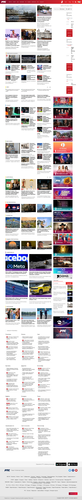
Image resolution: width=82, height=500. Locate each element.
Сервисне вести (71, 476)
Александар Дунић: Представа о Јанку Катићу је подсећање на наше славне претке (28, 448)
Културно (9, 177)
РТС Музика (65, 485)
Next (71, 18)
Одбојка (30, 479)
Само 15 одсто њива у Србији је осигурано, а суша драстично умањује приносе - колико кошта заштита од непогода (44, 380)
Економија (40, 366)
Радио (29, 1)
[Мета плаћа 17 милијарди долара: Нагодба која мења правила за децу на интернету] (16, 262)
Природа (63, 482)
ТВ (25, 1)
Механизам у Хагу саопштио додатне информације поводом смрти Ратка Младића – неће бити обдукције (44, 44)
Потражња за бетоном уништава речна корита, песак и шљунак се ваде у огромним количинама (43, 59)
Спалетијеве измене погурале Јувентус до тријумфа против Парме (47, 109)
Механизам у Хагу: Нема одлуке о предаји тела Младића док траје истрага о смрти (28, 378)
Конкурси (47, 490)
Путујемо (35, 482)
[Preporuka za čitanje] (63, 262)
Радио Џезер (39, 488)
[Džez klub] (63, 205)
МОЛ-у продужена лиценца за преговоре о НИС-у (44, 390)
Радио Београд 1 (13, 487)
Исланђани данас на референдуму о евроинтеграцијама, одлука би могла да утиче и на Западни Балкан (44, 359)
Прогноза (56, 9)
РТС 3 (17, 485)
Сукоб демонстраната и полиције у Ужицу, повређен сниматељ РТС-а (28, 42)
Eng (70, 2)
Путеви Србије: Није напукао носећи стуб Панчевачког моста (28, 373)
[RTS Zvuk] (63, 216)
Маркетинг (34, 490)
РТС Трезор (58, 485)
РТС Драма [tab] (70, 44)
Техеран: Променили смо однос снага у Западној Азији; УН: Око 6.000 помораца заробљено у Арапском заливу (44, 78)
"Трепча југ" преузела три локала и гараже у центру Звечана (31, 67)
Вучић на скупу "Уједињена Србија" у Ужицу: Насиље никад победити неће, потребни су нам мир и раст (12, 343)
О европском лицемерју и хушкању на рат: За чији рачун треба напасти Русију (43, 96)
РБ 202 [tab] (72, 80)
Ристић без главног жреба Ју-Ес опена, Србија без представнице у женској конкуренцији (44, 409)
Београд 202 (39, 487)
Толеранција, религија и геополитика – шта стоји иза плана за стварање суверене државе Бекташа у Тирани (28, 352)
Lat (66, 2)
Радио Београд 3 (31, 487)
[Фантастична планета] (63, 136)
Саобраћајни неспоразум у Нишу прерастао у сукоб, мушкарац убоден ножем (47, 67)
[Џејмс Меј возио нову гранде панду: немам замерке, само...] (40, 288)
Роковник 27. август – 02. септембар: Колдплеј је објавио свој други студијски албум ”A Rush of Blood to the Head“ (12, 193)
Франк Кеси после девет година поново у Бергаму (11, 404)
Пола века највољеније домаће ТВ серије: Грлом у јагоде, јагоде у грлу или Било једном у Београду (28, 97)
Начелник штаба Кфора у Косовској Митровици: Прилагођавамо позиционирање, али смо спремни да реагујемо (11, 353)
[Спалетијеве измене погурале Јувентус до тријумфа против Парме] (39, 109)
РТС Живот (39, 485)
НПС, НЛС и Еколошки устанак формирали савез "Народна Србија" (11, 358)
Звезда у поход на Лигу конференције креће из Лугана (11, 120)
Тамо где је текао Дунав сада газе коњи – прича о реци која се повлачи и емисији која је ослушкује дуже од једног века (28, 322)
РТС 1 (9, 485)
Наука (58, 482)
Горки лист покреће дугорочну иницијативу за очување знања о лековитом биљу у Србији (28, 230)
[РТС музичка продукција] (63, 321)
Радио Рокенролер (56, 487)
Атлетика (47, 479)
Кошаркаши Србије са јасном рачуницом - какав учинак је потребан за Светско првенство (28, 59)
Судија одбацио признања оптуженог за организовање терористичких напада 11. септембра (44, 343)
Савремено (10, 252)
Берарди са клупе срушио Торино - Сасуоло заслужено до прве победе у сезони (12, 417)
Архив (44, 488)
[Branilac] (63, 124)
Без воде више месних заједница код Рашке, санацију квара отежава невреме (28, 369)
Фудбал (7, 396)
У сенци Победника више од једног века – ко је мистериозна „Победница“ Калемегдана (12, 443)
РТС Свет (22, 485)
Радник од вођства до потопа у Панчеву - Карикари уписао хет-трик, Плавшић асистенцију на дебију (44, 130)
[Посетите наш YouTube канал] (76, 470)
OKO (18, 1)
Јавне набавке (40, 490)
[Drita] (63, 250)
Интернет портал (54, 490)
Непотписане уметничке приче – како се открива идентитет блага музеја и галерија (12, 59)
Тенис (39, 396)
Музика (24, 482)
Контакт (28, 490)
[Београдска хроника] (63, 170)
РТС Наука (27, 485)
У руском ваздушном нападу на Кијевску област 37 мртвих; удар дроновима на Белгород (15, 78)
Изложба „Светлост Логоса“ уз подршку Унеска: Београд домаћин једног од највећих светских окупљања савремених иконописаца (28, 193)
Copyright (13, 498)
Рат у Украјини (59, 476)
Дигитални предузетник (72, 482)
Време (65, 476)
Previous (67, 18)
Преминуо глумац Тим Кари (28, 433)
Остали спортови (59, 479)
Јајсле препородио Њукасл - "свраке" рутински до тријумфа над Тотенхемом (47, 119)
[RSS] (75, 2)
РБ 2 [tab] (68, 80)
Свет (38, 334)
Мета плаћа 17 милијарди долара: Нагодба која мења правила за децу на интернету (16, 272)
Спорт (14, 1)
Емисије (34, 1)
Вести (10, 1)
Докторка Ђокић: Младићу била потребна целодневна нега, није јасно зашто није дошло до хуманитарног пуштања (28, 384)
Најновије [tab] (55, 280)
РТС (38, 1)
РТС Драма (33, 485)
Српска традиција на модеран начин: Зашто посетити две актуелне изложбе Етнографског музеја (44, 193)
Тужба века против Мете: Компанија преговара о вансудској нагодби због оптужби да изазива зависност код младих (44, 453)
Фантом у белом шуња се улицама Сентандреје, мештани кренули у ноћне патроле (28, 347)
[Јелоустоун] (63, 227)
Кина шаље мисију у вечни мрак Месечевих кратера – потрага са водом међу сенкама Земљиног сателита (40, 273)
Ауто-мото (52, 479)
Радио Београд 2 (22, 487)
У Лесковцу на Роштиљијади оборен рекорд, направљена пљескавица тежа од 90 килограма (12, 448)
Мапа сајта (73, 493)
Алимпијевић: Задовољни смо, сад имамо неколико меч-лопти (28, 415)
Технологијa (40, 426)
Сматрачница (33, 477)
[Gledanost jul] (63, 181)
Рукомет (35, 479)
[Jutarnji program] (63, 147)
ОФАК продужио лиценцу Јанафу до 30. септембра (27, 337)
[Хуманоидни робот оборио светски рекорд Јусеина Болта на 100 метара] (16, 288)
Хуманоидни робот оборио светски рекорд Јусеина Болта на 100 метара (16, 299)
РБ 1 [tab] (67, 80)
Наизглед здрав (46, 483)
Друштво (23, 366)
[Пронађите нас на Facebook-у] (73, 470)
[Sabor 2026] (63, 193)
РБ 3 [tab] (70, 80)
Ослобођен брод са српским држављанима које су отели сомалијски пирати (31, 77)
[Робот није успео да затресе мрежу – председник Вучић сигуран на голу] (39, 167)
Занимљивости (9, 426)
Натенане (9, 306)
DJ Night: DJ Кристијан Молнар (44, 248)
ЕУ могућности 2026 (47, 477)
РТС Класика (46, 485)
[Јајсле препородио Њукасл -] (39, 118)
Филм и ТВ (54, 482)
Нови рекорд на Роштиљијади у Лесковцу (12, 439)
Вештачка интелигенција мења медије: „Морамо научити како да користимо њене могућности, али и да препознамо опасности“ (44, 436)
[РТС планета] (62, 2)
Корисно (9, 215)
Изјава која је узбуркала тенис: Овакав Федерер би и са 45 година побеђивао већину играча (44, 419)
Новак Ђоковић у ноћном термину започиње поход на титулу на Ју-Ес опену (44, 404)
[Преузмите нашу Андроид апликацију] (61, 464)
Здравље (48, 482)
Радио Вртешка (72, 487)
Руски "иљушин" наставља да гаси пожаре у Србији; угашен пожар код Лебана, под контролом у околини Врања (19, 12)
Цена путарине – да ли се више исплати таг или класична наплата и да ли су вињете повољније (44, 386)
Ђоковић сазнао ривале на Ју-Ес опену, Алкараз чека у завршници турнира (44, 414)
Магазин (22, 1)
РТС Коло (52, 485)
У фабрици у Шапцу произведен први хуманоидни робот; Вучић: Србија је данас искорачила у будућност (15, 68)
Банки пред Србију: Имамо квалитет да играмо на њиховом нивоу (28, 400)
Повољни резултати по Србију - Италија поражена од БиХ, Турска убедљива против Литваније (28, 420)
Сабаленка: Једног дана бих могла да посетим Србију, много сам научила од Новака (44, 400)
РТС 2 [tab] (69, 18)
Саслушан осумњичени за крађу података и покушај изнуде (12, 390)
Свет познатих (25, 426)
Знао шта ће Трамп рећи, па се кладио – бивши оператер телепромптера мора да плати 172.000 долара (47, 157)
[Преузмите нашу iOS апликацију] (73, 464)
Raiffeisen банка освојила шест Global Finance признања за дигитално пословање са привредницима (12, 231)
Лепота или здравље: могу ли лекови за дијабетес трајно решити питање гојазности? (12, 246)
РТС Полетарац (72, 485)
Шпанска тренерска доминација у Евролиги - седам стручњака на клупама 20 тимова (28, 405)
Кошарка (23, 396)
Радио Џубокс (65, 487)
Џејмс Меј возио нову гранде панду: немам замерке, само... (40, 299)
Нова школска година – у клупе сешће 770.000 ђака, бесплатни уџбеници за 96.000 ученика (28, 390)
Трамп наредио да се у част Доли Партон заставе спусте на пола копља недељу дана (28, 438)
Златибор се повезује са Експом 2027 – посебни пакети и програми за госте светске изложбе (44, 231)
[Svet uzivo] (63, 158)
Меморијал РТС (68, 479)
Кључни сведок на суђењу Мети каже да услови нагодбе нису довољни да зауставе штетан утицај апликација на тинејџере (44, 443)
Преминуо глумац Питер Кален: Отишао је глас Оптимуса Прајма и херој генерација (28, 430)
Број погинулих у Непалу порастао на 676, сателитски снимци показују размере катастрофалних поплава (44, 348)
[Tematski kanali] (63, 273)
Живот (11, 482)
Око (7, 87)
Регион (23, 334)
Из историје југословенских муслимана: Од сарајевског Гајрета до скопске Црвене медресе (11, 97)
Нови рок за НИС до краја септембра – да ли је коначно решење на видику (44, 369)
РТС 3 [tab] (70, 18)
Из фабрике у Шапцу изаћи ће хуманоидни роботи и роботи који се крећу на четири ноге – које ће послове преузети (44, 146)
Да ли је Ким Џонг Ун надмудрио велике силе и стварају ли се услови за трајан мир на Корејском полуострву (44, 322)
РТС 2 (13, 485)
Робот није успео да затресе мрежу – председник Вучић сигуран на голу (47, 167)
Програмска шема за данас (69, 33)
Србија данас (27, 476)
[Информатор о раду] (63, 333)
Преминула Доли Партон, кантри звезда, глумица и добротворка (28, 442)
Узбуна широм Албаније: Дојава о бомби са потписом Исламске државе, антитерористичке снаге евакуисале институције (28, 342)
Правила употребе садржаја (21, 498)
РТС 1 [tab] (68, 18)
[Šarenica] (63, 239)
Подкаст (39, 477)
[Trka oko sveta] (63, 101)
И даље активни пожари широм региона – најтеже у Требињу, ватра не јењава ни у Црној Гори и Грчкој (28, 358)
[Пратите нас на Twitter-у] (70, 470)
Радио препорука (12, 239)
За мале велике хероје (37, 483)
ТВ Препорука (11, 202)
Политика (8, 334)
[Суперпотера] (63, 113)
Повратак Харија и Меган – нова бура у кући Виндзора (12, 321)
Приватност (7, 498)
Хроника (7, 366)
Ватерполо (40, 479)
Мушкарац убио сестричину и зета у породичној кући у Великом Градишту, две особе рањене (44, 19)
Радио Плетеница (47, 487)
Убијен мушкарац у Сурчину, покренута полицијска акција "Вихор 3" (12, 369)
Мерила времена (51, 476)
